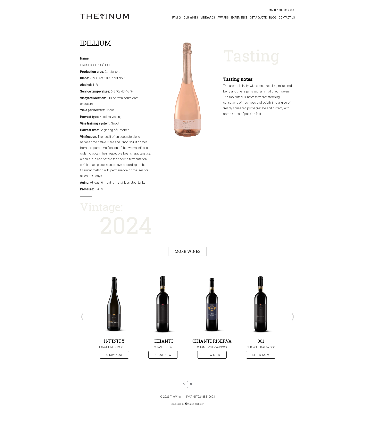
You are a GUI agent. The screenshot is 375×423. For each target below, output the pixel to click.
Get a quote (258, 17)
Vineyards (208, 17)
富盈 (292, 10)
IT (275, 10)
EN (270, 10)
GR (286, 10)
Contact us (287, 17)
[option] (114, 317)
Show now (114, 354)
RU (280, 10)
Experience (239, 17)
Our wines (191, 17)
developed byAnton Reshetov (187, 404)
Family (176, 17)
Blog (272, 17)
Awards (223, 17)
